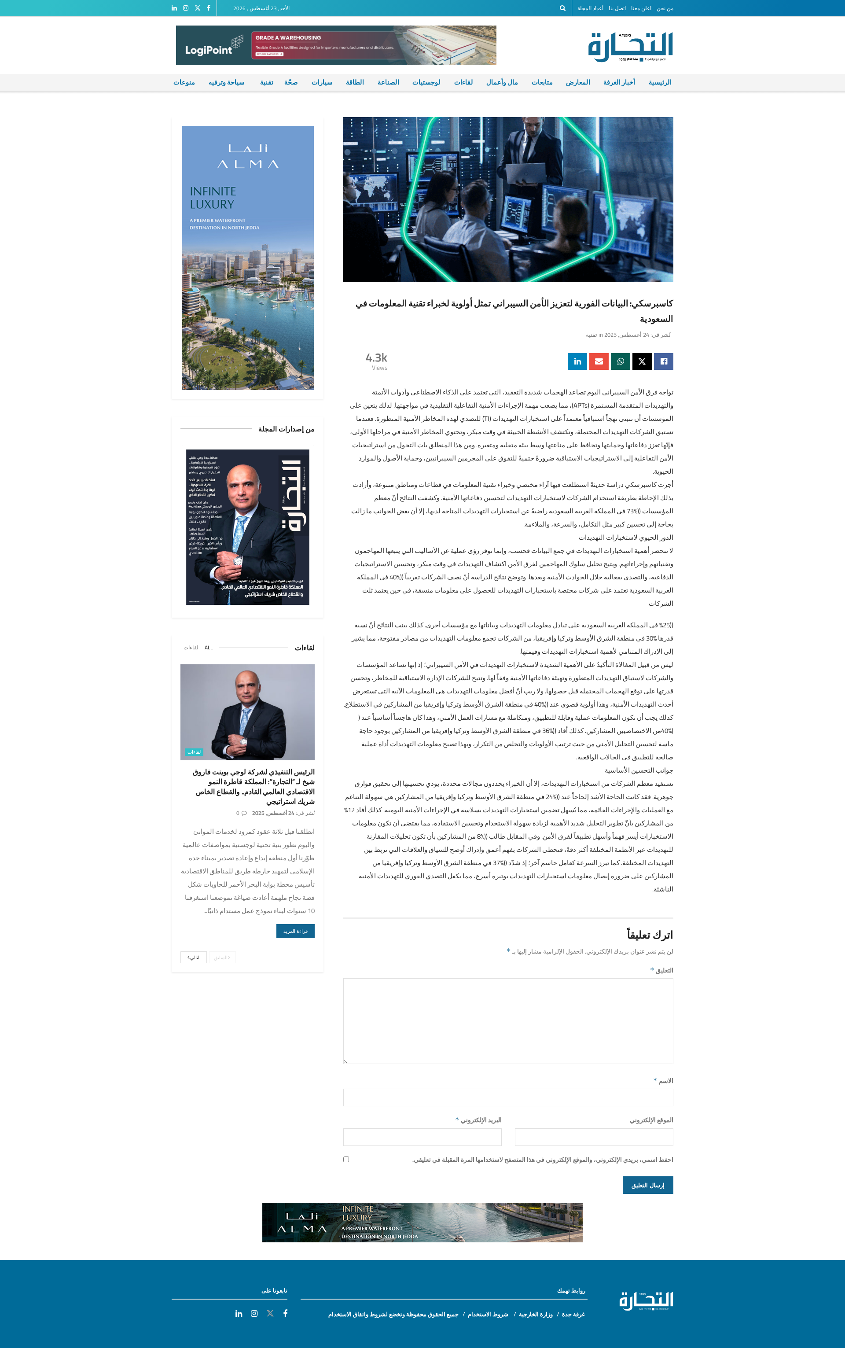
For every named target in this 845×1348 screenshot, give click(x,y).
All (209, 647)
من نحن (665, 8)
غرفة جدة (573, 1314)
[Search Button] (563, 8)
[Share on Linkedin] (577, 361)
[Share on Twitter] (642, 361)
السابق (221, 957)
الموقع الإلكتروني (651, 1120)
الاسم (663, 1081)
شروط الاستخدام (489, 1314)
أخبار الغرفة (619, 82)
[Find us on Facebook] (208, 8)
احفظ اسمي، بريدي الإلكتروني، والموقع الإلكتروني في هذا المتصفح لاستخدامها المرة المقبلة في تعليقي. (542, 1159)
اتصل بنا (617, 8)
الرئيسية (660, 82)
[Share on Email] (599, 361)
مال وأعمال (502, 82)
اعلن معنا (641, 8)
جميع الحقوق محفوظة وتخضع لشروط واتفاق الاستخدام (393, 1314)
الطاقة (355, 82)
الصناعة (388, 82)
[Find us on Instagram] (185, 8)
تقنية (266, 82)
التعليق (661, 970)
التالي (195, 957)
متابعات (542, 82)
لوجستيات (426, 82)
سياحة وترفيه (227, 82)
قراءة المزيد (292, 930)
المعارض (578, 82)
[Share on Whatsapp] (620, 361)
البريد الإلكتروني (478, 1120)
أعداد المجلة (590, 8)
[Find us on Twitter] (198, 8)
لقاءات (463, 82)
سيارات (322, 82)
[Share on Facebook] (663, 361)
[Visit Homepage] (635, 45)
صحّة (291, 82)
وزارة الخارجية (536, 1314)
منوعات (184, 82)
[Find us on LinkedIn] (174, 8)
